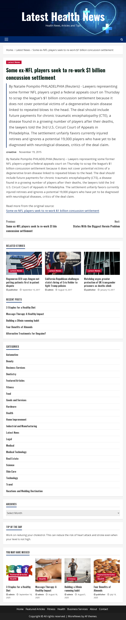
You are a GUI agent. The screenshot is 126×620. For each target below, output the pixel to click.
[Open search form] (122, 39)
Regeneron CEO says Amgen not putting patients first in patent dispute (22, 282)
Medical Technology (16, 452)
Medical (10, 445)
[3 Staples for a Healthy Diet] (19, 570)
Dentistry (11, 374)
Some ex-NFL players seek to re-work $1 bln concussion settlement (31, 226)
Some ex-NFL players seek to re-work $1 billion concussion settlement (52, 211)
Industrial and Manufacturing (21, 426)
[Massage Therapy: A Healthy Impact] (48, 570)
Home (20, 609)
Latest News (14, 62)
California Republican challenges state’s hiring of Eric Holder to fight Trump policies (62, 282)
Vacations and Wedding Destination (24, 491)
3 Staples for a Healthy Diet (20, 307)
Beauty (9, 361)
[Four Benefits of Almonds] (107, 570)
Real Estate (12, 458)
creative (11, 152)
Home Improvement (16, 419)
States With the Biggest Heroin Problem (96, 223)
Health (9, 413)
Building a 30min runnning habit (22, 320)
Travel (9, 484)
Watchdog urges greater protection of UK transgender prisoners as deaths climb (99, 282)
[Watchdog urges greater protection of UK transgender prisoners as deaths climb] (102, 263)
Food (8, 393)
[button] (6, 39)
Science (10, 465)
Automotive (12, 355)
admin (50, 290)
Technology (12, 478)
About (93, 609)
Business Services (15, 367)
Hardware (11, 406)
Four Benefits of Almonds (19, 327)
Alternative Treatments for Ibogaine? (26, 333)
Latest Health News (63, 16)
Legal (9, 439)
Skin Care (11, 471)
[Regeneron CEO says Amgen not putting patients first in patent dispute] (24, 263)
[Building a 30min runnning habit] (78, 570)
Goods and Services (16, 400)
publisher (13, 290)
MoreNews (74, 616)
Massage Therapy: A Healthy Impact (25, 314)
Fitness (10, 387)
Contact (103, 609)
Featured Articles (15, 380)
